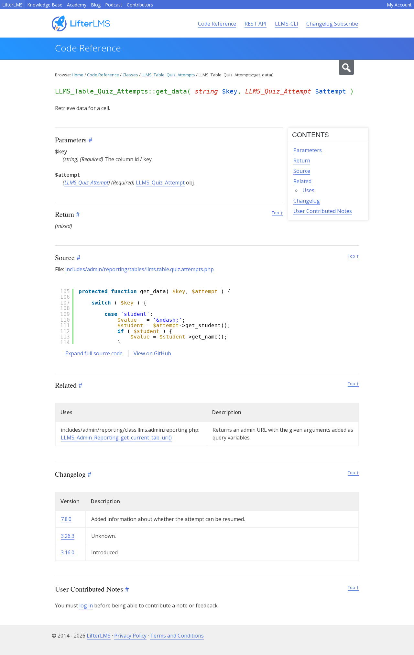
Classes (130, 75)
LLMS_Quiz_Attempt (86, 182)
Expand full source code (94, 353)
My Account (399, 5)
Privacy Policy (130, 635)
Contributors (140, 5)
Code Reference (217, 23)
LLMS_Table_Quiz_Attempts (168, 75)
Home (77, 75)
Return (301, 160)
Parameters (307, 150)
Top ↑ (277, 213)
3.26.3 (67, 535)
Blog (96, 5)
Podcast (113, 5)
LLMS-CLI (286, 23)
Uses (308, 190)
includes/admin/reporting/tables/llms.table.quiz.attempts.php (139, 269)
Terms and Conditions (177, 635)
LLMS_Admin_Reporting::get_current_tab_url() (116, 437)
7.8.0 (66, 519)
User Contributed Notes (322, 211)
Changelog (306, 200)
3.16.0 (67, 552)
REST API (256, 23)
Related (302, 181)
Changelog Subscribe (332, 23)
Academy (76, 5)
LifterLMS (12, 5)
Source (301, 170)
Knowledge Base (44, 5)
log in (86, 605)
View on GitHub (152, 353)
